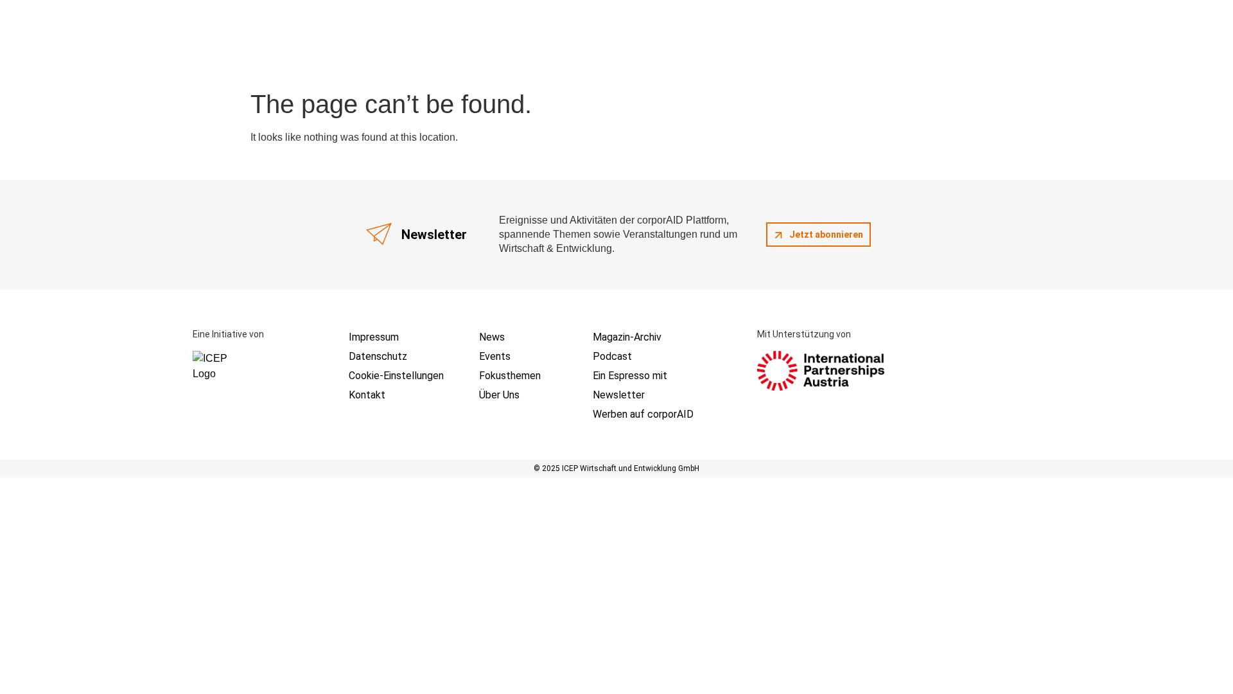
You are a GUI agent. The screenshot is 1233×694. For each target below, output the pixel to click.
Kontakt (367, 395)
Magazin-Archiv (627, 337)
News (492, 337)
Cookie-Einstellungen (396, 375)
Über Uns (499, 395)
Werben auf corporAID (643, 414)
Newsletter (619, 395)
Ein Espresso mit (630, 375)
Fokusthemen (510, 375)
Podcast (612, 356)
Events (495, 356)
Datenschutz (378, 356)
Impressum (374, 337)
